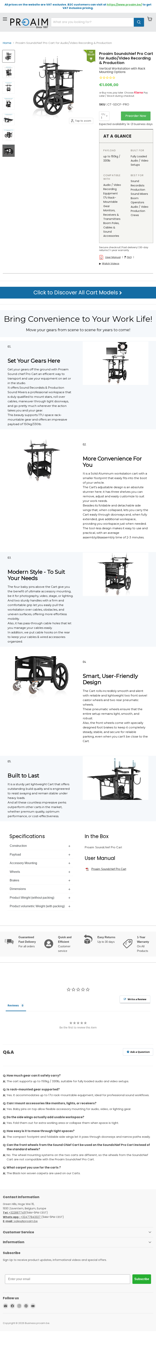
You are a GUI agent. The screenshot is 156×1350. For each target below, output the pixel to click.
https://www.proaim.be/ (124, 4)
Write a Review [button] (137, 999)
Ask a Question (140, 1052)
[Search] (139, 22)
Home (7, 42)
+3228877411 (14, 1213)
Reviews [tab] (13, 1005)
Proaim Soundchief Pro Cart (108, 869)
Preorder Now (135, 116)
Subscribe (141, 1279)
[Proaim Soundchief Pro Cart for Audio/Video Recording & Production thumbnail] (8, 56)
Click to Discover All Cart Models (76, 292)
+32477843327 (22, 1217)
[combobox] (92, 22)
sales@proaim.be (20, 1221)
